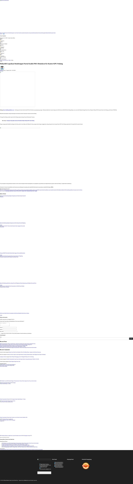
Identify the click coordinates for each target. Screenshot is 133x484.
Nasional (40, 32)
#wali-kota (29, 449)
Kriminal (34, 32)
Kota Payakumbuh (30, 32)
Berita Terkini (2, 32)
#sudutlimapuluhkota (3, 449)
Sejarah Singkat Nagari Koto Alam (14, 361)
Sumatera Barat (52, 32)
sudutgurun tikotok (3, 356)
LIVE (1, 33)
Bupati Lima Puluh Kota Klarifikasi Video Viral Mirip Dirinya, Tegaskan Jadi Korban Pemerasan (25, 352)
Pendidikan (46, 32)
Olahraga (43, 32)
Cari (0, 337)
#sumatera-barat (15, 449)
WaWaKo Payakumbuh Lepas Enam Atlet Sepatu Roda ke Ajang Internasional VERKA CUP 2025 (22, 359)
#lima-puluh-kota (10, 449)
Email (1, 329)
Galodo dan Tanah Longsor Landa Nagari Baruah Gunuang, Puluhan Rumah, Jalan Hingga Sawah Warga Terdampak (26, 354)
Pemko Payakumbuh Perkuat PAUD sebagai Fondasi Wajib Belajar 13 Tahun (12, 346)
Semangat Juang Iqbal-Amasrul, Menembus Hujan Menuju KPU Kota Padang (20, 120)
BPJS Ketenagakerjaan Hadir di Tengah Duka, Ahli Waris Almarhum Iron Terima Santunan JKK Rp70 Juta (17, 343)
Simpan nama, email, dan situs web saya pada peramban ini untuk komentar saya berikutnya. (16, 333)
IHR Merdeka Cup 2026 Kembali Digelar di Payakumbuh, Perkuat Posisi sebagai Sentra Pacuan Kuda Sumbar (18, 347)
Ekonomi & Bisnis (8, 32)
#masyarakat (25, 449)
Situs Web (1, 331)
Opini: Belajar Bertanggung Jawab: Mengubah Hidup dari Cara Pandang (22, 356)
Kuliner (37, 32)
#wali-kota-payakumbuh (39, 449)
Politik (49, 32)
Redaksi (1, 70)
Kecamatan (22, 32)
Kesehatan (25, 32)
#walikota (33, 449)
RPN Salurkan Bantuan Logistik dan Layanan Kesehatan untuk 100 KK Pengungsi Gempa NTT (16, 344)
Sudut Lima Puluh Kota (4, 60)
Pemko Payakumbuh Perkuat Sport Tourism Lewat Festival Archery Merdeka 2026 (13, 345)
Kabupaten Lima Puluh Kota (15, 32)
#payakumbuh (20, 449)
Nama (1, 327)
